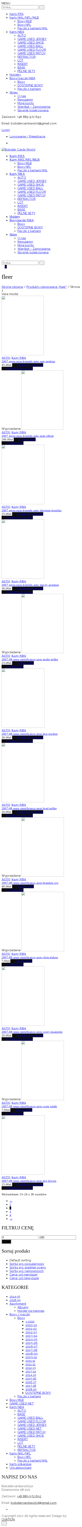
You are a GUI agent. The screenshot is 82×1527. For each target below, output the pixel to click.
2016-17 (30, 1382)
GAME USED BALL (30, 1418)
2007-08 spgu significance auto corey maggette (32, 1031)
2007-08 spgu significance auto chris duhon (30, 957)
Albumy (23, 1307)
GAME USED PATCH (31, 1432)
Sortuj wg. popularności (27, 1264)
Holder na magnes (31, 1311)
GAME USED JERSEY (32, 1425)
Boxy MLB (17, 1400)
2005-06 (31, 1343)
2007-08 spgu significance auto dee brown (29, 1180)
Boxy (21, 1318)
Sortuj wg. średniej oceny (28, 1267)
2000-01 (31, 1325)
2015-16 (30, 1378)
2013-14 (30, 1371)
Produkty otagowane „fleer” (46, 287)
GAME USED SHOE (31, 1435)
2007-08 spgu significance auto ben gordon (30, 733)
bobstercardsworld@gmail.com (33, 1503)
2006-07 (31, 1346)
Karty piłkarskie (20, 1464)
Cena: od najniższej (23, 1274)
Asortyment (18, 1303)
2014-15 (15, 1296)
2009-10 (31, 1357)
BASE (21, 1414)
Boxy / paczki (20, 1314)
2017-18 (30, 1386)
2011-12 (30, 1364)
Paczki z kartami (29, 1396)
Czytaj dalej (27, 439)
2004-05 (31, 1339)
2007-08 (31, 1350)
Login (6, 130)
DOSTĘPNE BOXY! (38, 1393)
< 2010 (29, 1321)
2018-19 (15, 1300)
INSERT (23, 1439)
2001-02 (31, 1328)
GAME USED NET (22, 1403)
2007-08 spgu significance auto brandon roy (30, 882)
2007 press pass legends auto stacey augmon (30, 584)
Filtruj (6, 1241)
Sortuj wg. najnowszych (27, 1271)
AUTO (6, 357)
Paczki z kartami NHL (33, 1460)
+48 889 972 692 (29, 1496)
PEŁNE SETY (26, 1446)
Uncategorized (20, 1468)
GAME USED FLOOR (32, 1421)
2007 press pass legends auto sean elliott (28, 435)
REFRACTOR (27, 1450)
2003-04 (31, 1336)
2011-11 (30, 1361)
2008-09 (31, 1353)
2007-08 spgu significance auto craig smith (29, 1106)
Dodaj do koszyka (30, 365)
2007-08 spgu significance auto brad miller (29, 808)
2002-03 (31, 1332)
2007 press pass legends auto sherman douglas (32, 510)
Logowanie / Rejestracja (27, 136)
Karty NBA (19, 357)
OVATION (8, 1519)
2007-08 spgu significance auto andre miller (30, 659)
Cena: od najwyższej (24, 1278)
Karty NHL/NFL (20, 1453)
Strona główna (12, 287)
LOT (20, 1443)
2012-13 (30, 1368)
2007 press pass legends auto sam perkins (28, 361)
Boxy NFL (24, 1457)
